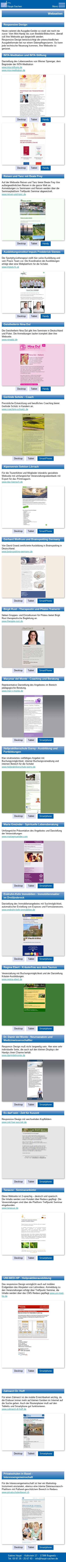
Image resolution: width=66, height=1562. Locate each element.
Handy (45, 119)
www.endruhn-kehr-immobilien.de (18, 909)
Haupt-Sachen (14, 6)
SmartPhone (45, 458)
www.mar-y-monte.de (12, 691)
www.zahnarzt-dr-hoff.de (14, 1409)
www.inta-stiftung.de (12, 67)
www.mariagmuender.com (15, 836)
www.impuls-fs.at (10, 267)
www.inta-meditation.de (13, 70)
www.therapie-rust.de (12, 621)
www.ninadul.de (9, 339)
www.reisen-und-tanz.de (14, 194)
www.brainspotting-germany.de (17, 551)
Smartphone (45, 740)
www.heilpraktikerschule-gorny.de (18, 767)
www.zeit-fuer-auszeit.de (14, 1122)
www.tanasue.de (10, 1208)
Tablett (31, 1453)
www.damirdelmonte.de (13, 1055)
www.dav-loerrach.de (12, 482)
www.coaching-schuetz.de (15, 409)
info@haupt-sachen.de (46, 1558)
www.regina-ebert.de (12, 979)
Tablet (34, 119)
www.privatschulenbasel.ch (15, 1492)
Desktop (21, 119)
